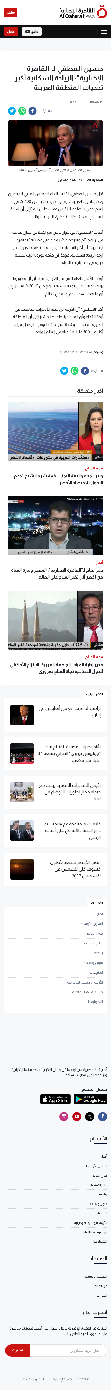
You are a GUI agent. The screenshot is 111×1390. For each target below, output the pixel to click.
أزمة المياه (66, 352)
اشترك (17, 1350)
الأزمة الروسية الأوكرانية (85, 982)
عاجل (11, 31)
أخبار (100, 914)
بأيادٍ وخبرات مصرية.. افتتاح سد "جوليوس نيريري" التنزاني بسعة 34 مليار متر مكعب (69, 753)
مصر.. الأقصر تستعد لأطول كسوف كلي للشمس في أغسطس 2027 (75, 869)
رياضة (98, 953)
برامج (34, 31)
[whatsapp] (22, 111)
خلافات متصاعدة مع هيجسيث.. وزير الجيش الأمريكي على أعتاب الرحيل (71, 830)
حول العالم (95, 933)
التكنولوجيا (95, 1002)
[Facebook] (102, 1116)
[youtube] (76, 1116)
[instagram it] (63, 1116)
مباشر (10, 12)
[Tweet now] (89, 1116)
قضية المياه (83, 352)
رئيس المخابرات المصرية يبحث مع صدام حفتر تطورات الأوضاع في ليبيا (70, 792)
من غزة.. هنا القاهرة (87, 992)
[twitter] (12, 111)
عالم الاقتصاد (93, 943)
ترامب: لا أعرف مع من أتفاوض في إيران (69, 711)
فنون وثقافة (93, 963)
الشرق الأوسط (91, 924)
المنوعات (96, 972)
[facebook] (32, 111)
